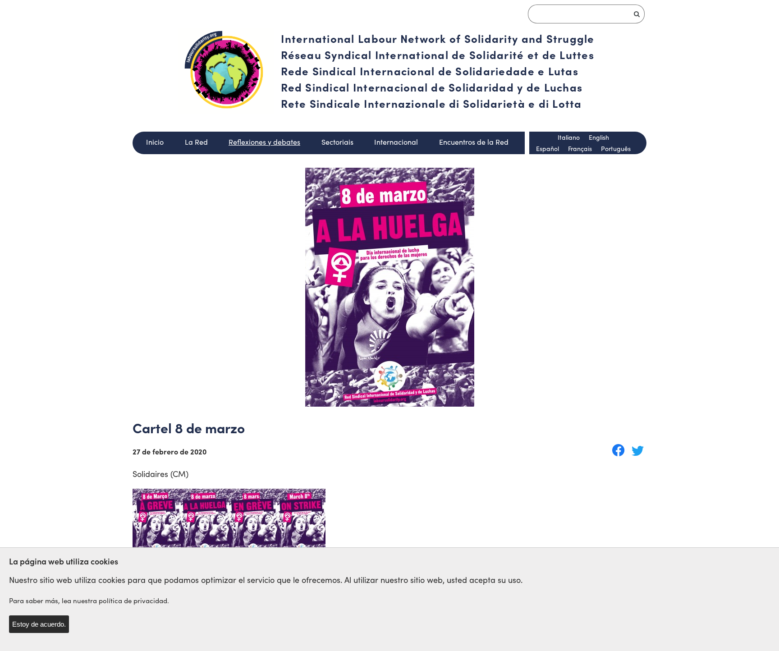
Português (616, 148)
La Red (196, 142)
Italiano (569, 137)
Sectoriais (337, 142)
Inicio (155, 142)
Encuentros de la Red (474, 142)
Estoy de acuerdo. (39, 624)
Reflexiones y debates (264, 142)
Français (580, 148)
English (599, 137)
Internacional (396, 142)
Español (547, 148)
